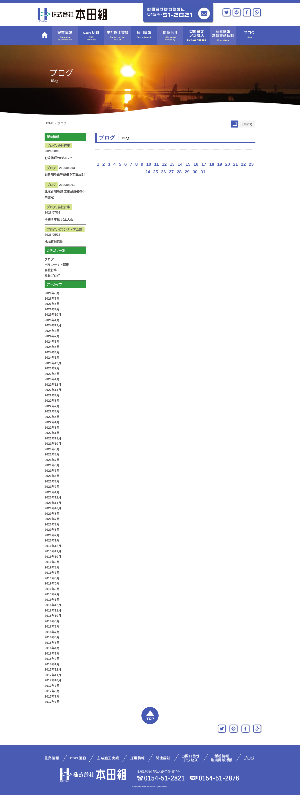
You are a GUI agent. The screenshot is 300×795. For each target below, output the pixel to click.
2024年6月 (52, 341)
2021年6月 (52, 465)
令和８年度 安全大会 (59, 219)
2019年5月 (52, 583)
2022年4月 (52, 422)
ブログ (49, 259)
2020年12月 (53, 497)
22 (243, 164)
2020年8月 (52, 513)
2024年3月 (52, 352)
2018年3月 (52, 653)
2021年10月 (53, 443)
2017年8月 (52, 691)
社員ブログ (52, 275)
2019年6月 (52, 578)
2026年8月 (52, 293)
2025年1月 (52, 320)
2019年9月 (52, 562)
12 (164, 164)
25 (155, 171)
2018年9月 (52, 621)
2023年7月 (52, 368)
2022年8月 (52, 400)
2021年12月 (53, 438)
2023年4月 (52, 374)
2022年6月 (52, 411)
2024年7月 (52, 336)
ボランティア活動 (57, 264)
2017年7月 (52, 696)
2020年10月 (53, 508)
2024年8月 (52, 331)
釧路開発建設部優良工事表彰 (65, 174)
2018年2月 (52, 658)
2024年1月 (52, 357)
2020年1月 (52, 540)
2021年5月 (52, 470)
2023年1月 (52, 379)
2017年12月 (53, 669)
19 (219, 164)
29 (187, 171)
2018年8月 (52, 626)
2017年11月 (53, 675)
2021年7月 (52, 460)
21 (235, 164)
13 (172, 164)
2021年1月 (52, 492)
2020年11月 (53, 503)
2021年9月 (52, 449)
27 (171, 171)
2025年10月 (53, 314)
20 (227, 164)
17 (203, 164)
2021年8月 (52, 454)
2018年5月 (52, 642)
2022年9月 (52, 395)
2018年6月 (52, 637)
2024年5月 (52, 347)
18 (211, 164)
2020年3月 (52, 529)
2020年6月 (52, 524)
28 (179, 171)
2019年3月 (52, 589)
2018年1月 (52, 664)
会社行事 (51, 270)
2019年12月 (53, 546)
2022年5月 (52, 417)
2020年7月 (52, 519)
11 (156, 164)
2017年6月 (52, 701)
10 (148, 164)
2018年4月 (52, 648)
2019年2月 (52, 594)
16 (195, 164)
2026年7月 (52, 298)
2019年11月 (53, 551)
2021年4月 (52, 476)
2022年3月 (52, 427)
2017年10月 (53, 680)
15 (188, 164)
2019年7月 (52, 572)
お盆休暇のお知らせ (58, 158)
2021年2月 (52, 486)
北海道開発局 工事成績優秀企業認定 (65, 194)
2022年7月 (52, 406)
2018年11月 (53, 610)
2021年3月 (52, 481)
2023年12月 (53, 363)
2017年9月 (52, 685)
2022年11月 (53, 390)
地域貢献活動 (54, 241)
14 (180, 164)
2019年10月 (53, 556)
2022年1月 (52, 433)
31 (203, 171)
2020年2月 (52, 535)
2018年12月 (53, 605)
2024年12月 (53, 325)
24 (147, 171)
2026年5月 (52, 304)
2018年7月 (52, 632)
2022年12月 (53, 384)
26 (163, 171)
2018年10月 (53, 615)
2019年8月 (52, 567)
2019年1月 (52, 599)
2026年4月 (52, 309)
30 (195, 171)
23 (251, 164)
